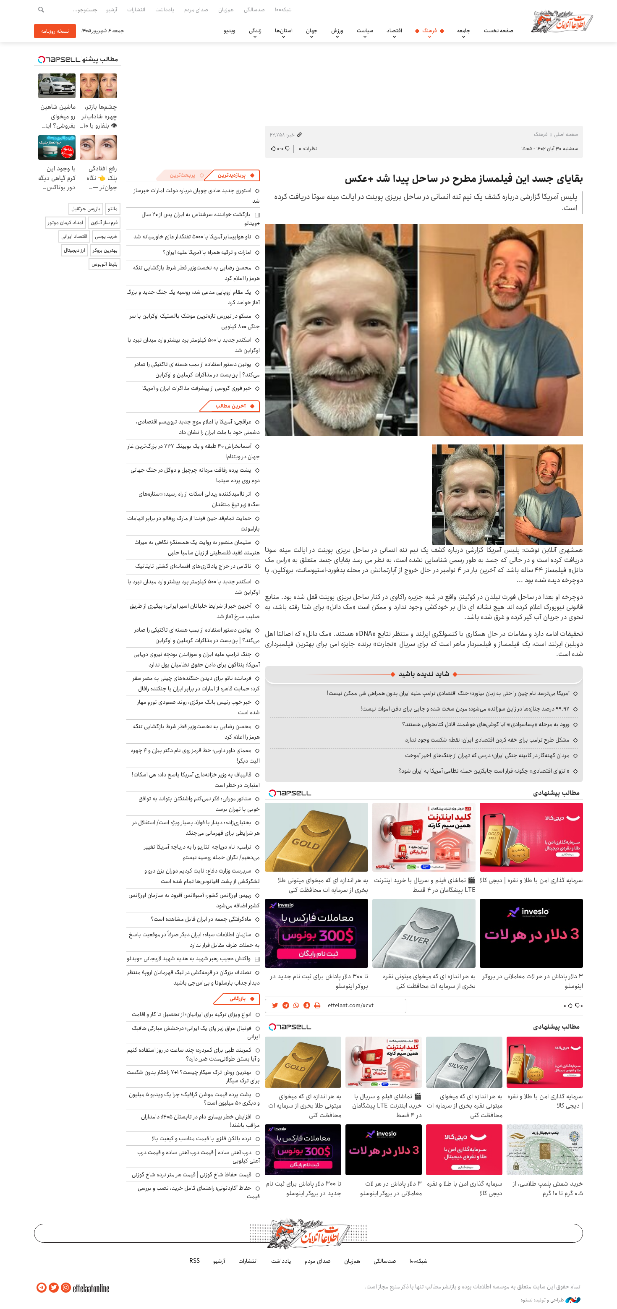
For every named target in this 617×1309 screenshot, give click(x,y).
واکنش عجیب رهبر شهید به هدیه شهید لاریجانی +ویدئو (189, 958)
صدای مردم (196, 9)
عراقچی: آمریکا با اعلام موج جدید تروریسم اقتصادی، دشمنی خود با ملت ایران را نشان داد (198, 427)
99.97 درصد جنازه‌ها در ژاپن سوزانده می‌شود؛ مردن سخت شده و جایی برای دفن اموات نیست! (465, 708)
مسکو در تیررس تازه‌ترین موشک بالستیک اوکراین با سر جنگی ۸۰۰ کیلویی (195, 321)
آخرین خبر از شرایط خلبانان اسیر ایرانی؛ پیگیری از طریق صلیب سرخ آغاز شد (195, 611)
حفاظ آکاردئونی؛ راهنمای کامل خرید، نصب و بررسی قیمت (199, 1192)
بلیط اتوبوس (105, 264)
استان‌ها (284, 30)
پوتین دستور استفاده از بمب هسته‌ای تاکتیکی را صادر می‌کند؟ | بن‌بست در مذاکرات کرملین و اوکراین (197, 369)
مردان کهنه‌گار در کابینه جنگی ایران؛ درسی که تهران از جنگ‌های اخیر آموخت (487, 755)
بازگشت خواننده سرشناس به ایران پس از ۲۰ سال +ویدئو (200, 218)
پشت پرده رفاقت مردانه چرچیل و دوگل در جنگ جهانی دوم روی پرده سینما (195, 475)
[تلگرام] (42, 1288)
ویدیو (229, 30)
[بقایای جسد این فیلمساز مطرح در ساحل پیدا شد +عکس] (424, 330)
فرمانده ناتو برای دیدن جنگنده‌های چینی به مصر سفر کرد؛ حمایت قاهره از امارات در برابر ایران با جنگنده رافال (196, 683)
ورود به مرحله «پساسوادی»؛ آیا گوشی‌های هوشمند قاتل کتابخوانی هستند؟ (486, 724)
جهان (312, 30)
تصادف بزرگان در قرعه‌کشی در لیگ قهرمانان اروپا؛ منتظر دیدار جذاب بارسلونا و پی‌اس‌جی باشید (193, 978)
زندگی (255, 30)
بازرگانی (238, 999)
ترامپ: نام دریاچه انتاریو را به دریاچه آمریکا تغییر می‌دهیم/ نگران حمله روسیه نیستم (202, 852)
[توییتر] (54, 1288)
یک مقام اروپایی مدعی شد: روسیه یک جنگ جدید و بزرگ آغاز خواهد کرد (193, 297)
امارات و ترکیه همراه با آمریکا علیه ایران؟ (206, 252)
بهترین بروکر (105, 250)
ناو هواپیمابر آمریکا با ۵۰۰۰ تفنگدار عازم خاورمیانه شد (192, 236)
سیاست (365, 30)
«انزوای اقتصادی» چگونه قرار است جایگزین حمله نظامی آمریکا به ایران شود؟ (484, 771)
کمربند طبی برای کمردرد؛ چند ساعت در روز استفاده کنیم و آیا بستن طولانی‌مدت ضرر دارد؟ (193, 1054)
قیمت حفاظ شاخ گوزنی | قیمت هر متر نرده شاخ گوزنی (191, 1174)
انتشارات (136, 9)
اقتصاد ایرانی (74, 236)
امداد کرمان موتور (65, 223)
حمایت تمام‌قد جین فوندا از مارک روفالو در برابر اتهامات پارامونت (193, 523)
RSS (194, 1261)
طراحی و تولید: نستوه (542, 1300)
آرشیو (111, 9)
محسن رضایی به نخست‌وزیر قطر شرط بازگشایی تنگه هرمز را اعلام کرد (196, 732)
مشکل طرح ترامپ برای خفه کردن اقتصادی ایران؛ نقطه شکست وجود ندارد (487, 740)
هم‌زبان (226, 9)
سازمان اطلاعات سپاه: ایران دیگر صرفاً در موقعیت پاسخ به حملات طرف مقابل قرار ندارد (194, 940)
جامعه (464, 30)
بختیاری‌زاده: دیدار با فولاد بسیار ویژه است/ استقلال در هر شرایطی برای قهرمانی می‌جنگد (196, 828)
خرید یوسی (106, 236)
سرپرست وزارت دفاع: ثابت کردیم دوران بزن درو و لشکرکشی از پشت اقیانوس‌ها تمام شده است (202, 876)
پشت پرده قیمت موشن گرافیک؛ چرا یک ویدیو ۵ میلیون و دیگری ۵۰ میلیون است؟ (194, 1099)
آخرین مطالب (231, 406)
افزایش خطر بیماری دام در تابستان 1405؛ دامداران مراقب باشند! (200, 1121)
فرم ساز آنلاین (104, 223)
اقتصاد (394, 30)
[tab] (236, 175)
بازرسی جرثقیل (85, 209)
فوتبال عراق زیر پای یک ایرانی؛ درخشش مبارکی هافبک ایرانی (196, 1032)
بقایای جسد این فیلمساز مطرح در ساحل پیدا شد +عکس (464, 179)
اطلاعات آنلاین (562, 21)
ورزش (337, 30)
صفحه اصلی (566, 134)
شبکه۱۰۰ (283, 9)
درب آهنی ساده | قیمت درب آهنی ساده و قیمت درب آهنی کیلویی (198, 1156)
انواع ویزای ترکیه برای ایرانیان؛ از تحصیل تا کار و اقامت (191, 1014)
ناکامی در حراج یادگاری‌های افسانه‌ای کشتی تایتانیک (193, 566)
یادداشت (164, 9)
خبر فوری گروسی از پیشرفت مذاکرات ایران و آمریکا (196, 388)
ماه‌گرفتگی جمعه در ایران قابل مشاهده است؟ (201, 919)
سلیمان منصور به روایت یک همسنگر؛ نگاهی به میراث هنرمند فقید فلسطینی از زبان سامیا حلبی (197, 547)
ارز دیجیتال (74, 250)
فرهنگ (429, 30)
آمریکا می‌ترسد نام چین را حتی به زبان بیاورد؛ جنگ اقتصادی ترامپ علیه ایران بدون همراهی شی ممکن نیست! (448, 693)
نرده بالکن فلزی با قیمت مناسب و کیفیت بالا (201, 1138)
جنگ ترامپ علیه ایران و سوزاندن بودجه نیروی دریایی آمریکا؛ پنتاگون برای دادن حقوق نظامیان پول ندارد (196, 659)
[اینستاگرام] (66, 1288)
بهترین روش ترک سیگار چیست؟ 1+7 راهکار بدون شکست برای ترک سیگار (193, 1076)
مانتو (113, 209)
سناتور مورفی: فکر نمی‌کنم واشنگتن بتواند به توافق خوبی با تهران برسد (199, 804)
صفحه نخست (498, 30)
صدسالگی (254, 9)
